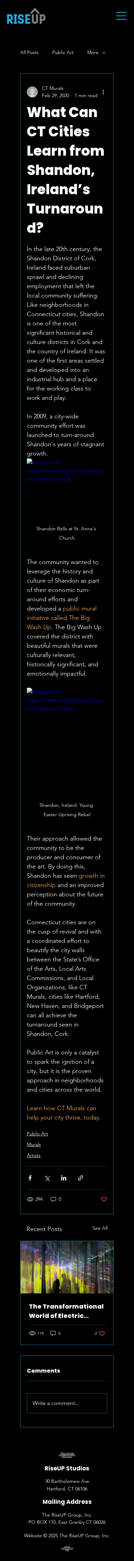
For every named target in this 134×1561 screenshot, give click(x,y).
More (93, 52)
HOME (67, 1550)
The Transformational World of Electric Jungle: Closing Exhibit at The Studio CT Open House (66, 1311)
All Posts (29, 52)
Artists (34, 1155)
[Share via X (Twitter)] (47, 1178)
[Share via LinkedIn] (63, 1178)
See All (100, 1228)
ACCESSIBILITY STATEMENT (67, 1455)
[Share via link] (80, 1178)
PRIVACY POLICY (67, 1456)
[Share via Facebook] (30, 1178)
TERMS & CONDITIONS (67, 1453)
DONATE (67, 1546)
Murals (34, 1144)
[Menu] (121, 16)
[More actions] (103, 92)
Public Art (63, 52)
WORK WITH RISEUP (67, 1548)
